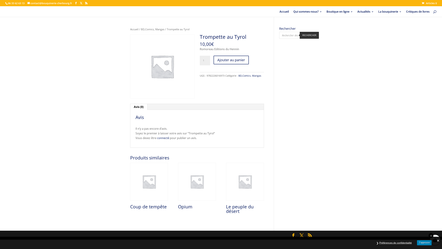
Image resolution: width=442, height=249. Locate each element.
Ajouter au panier (231, 60)
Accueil (284, 11)
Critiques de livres (418, 11)
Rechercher (309, 35)
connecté (163, 138)
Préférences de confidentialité (395, 242)
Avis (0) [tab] (138, 107)
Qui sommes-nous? (306, 11)
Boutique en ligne (337, 11)
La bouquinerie (388, 11)
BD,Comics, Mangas (152, 29)
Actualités (363, 11)
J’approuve (424, 242)
